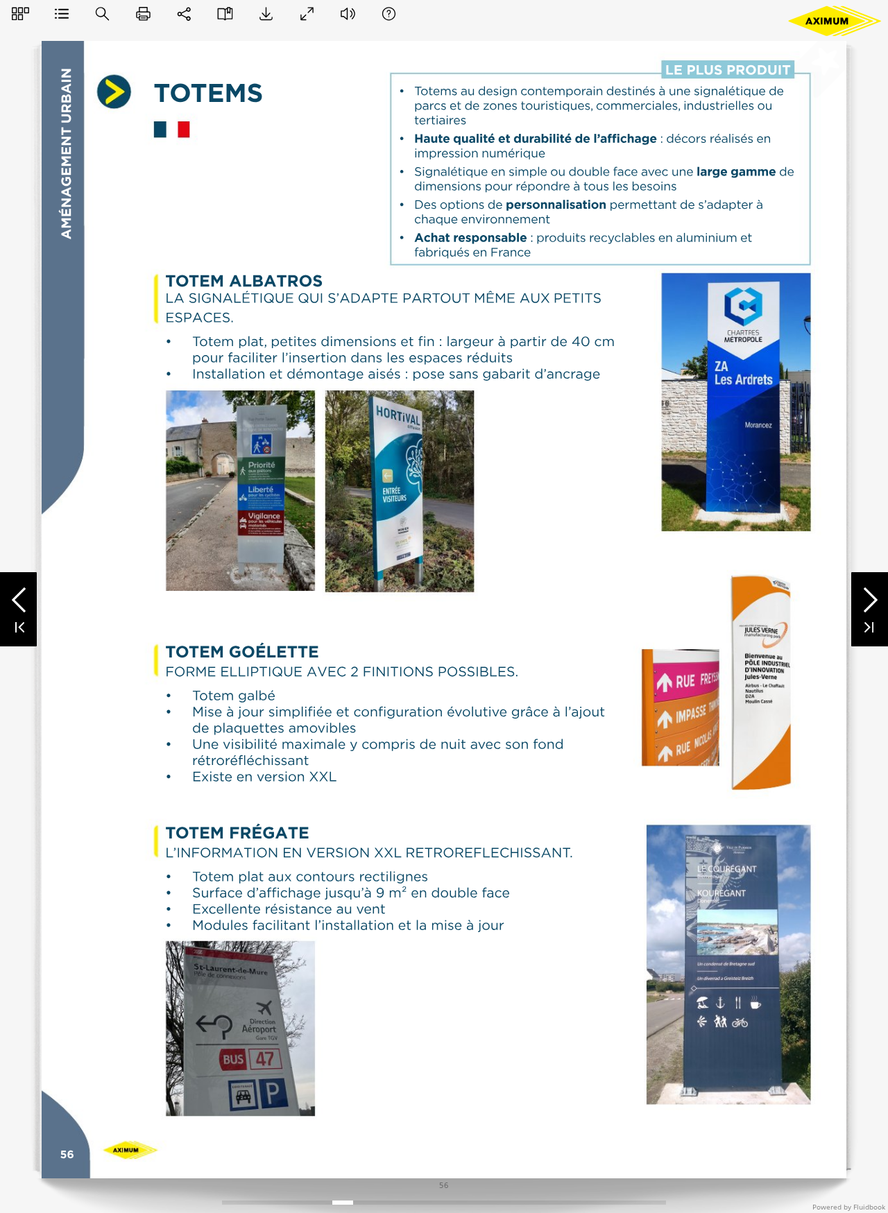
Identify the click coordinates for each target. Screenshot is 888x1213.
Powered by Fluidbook (848, 1207)
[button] (20, 13)
